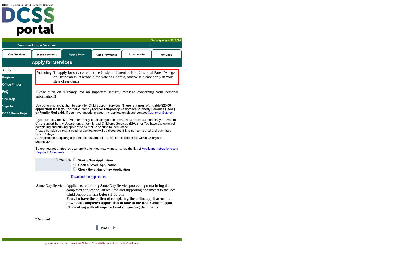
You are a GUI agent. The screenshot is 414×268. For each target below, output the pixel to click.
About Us (112, 243)
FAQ (5, 92)
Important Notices (80, 243)
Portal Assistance (129, 243)
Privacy (65, 243)
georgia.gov (51, 243)
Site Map (8, 99)
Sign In (7, 106)
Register (8, 77)
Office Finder (11, 84)
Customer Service (160, 112)
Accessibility (98, 243)
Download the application (88, 177)
